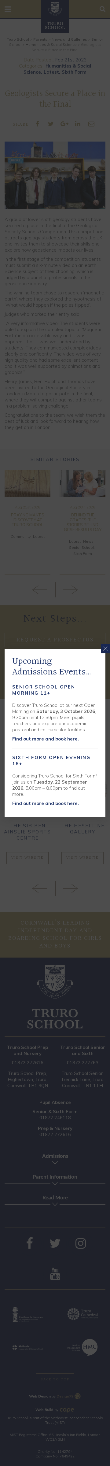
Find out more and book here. (45, 739)
